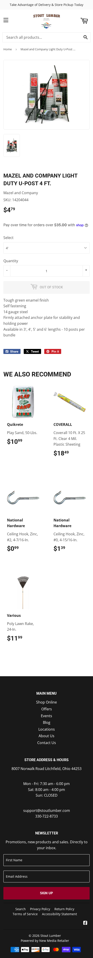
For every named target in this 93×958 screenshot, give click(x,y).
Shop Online (46, 702)
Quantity (10, 260)
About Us (46, 735)
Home (7, 49)
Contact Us (46, 742)
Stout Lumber (50, 935)
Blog (46, 722)
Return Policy (64, 909)
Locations (46, 729)
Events (46, 715)
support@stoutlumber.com (46, 810)
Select (8, 237)
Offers (46, 709)
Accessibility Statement (59, 914)
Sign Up (46, 893)
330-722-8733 (46, 816)
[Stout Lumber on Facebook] (85, 923)
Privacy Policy (40, 909)
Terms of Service (25, 914)
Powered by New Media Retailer (45, 940)
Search (20, 909)
